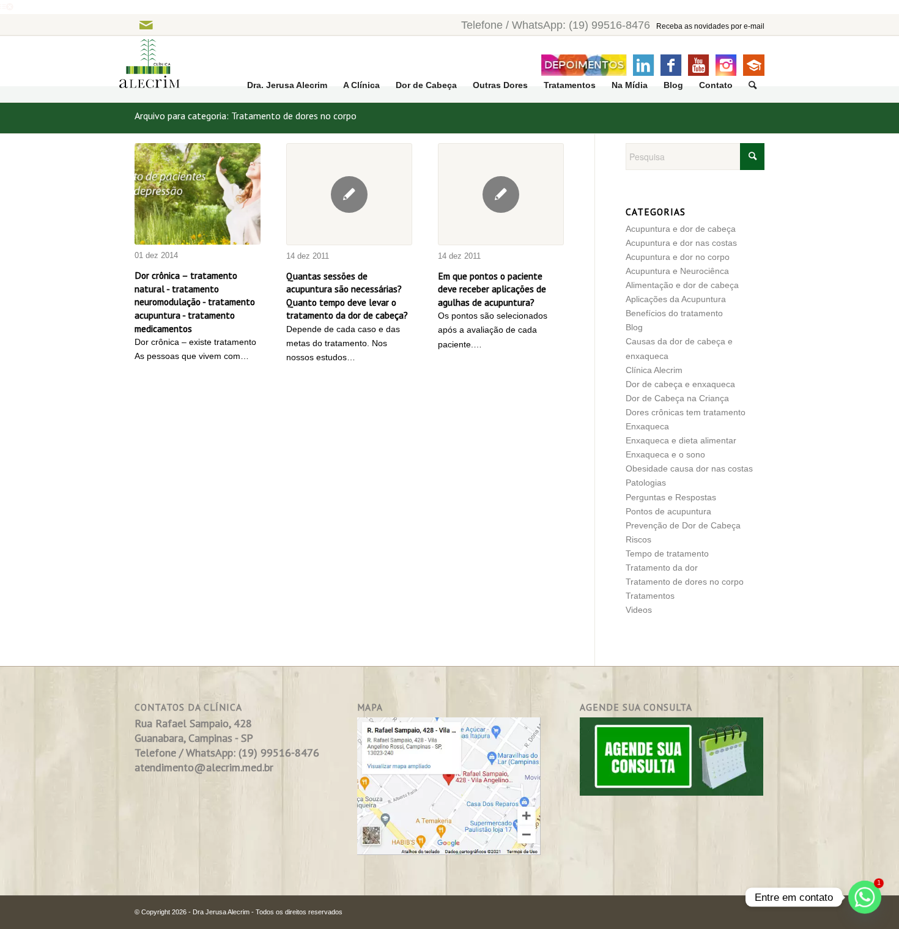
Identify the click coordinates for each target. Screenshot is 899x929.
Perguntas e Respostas (671, 497)
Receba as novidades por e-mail (710, 26)
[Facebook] (670, 65)
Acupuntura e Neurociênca (677, 271)
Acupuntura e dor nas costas (681, 243)
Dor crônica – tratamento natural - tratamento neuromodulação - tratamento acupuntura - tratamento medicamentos (195, 301)
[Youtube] (698, 65)
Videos (639, 610)
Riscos (638, 539)
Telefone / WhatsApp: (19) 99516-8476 (555, 25)
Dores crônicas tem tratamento (685, 412)
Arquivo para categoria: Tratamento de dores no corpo (246, 115)
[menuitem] (287, 85)
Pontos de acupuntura (668, 511)
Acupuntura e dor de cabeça (681, 229)
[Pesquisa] (752, 85)
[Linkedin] (643, 65)
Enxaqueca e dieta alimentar (681, 440)
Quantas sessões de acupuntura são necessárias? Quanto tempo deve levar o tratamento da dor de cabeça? (347, 296)
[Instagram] (726, 65)
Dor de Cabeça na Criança (677, 398)
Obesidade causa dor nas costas (689, 468)
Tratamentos (650, 596)
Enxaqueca (647, 426)
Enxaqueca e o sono (665, 454)
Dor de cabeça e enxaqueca (680, 384)
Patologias (646, 482)
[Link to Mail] (146, 24)
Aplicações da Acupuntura (676, 299)
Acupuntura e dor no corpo (678, 257)
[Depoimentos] (583, 65)
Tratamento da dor (662, 567)
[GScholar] (753, 65)
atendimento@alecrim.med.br (204, 767)
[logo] (142, 69)
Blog (634, 327)
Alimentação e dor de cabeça (682, 285)
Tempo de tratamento (667, 553)
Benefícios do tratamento (674, 313)
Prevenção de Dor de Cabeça (683, 525)
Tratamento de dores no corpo (685, 582)
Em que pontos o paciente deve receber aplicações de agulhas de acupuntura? (492, 289)
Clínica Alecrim (654, 370)
